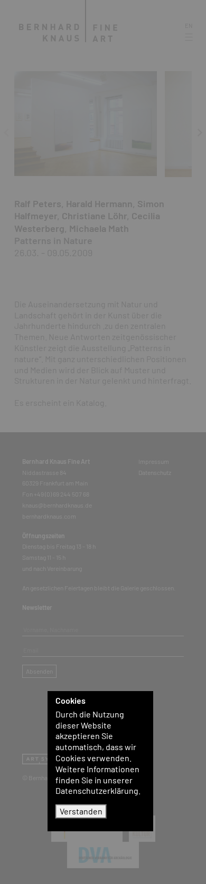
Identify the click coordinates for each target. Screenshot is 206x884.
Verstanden (81, 811)
